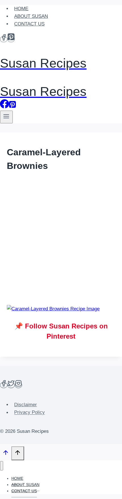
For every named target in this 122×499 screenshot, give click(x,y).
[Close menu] (1, 465)
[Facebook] (3, 39)
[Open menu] (6, 117)
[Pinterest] (11, 39)
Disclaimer (25, 404)
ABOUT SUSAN (31, 16)
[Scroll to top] (5, 454)
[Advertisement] (61, 239)
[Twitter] (11, 385)
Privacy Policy (29, 412)
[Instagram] (18, 385)
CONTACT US (29, 24)
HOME (21, 8)
